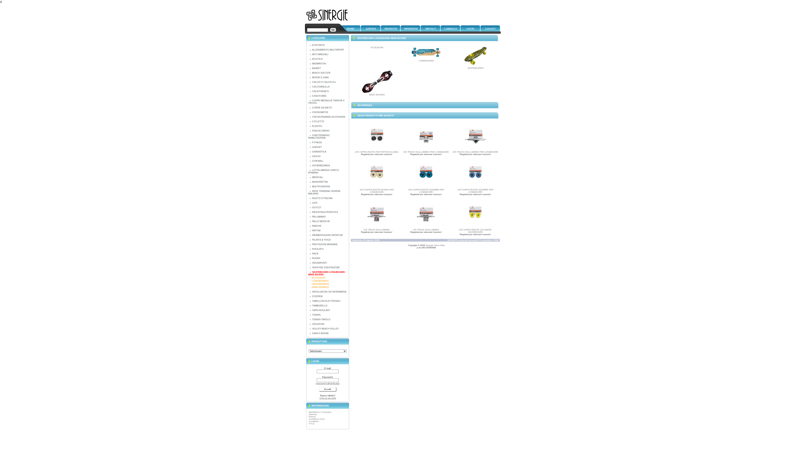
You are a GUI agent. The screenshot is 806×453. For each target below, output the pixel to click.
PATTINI (316, 230)
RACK (315, 253)
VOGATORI (318, 324)
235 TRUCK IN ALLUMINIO (377, 230)
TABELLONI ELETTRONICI (326, 301)
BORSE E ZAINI (320, 77)
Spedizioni (410, 28)
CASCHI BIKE (319, 96)
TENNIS (316, 315)
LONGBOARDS (426, 61)
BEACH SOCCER (321, 73)
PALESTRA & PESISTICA (325, 212)
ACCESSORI (377, 47)
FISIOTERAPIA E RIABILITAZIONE (319, 136)
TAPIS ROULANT (321, 310)
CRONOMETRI (320, 112)
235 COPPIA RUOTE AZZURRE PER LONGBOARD (426, 191)
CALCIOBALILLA (321, 86)
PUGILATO (318, 249)
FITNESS (317, 142)
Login (470, 28)
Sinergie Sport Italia (435, 245)
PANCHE (316, 226)
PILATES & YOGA (321, 239)
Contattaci (314, 421)
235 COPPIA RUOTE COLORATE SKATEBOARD (475, 231)
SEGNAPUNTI (319, 263)
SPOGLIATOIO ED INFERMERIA (329, 291)
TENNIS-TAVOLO (321, 319)
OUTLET (316, 207)
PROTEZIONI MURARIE (325, 244)
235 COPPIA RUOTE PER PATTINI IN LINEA (376, 152)
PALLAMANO (319, 216)
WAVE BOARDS (377, 95)
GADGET (317, 147)
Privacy (430, 28)
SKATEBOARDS (476, 68)
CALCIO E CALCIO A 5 (324, 82)
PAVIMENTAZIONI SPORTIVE (327, 235)
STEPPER (317, 296)
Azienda (371, 28)
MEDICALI (317, 177)
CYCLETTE (318, 121)
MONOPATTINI (320, 182)
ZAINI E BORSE (320, 333)
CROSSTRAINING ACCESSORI (328, 117)
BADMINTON (319, 63)
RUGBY (316, 258)
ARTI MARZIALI (320, 54)
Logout (490, 28)
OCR (314, 203)
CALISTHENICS (320, 91)
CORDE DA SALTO (322, 107)
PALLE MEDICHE (321, 221)
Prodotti (391, 28)
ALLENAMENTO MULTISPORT (328, 49)
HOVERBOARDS (321, 165)
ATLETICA (317, 59)
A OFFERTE (318, 45)
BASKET (316, 68)
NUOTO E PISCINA (322, 198)
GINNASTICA (319, 151)
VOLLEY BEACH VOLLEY (325, 328)
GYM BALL (317, 161)
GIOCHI (316, 156)
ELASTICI (317, 126)
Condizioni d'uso (317, 419)
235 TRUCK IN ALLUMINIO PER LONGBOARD (426, 152)
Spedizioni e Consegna (320, 412)
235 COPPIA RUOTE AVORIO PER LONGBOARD (377, 191)
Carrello (450, 28)
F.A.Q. (312, 423)
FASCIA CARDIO (321, 130)
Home (350, 28)
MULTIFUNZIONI (321, 186)
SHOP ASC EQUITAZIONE (326, 267)
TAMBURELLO (319, 305)
